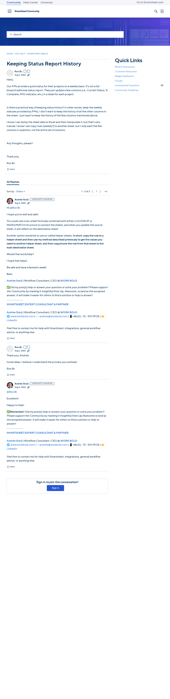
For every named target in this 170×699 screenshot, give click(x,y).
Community (14, 2)
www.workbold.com (22, 316)
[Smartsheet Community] (27, 11)
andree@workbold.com (53, 316)
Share (11, 169)
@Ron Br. (15, 208)
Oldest (19, 191)
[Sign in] (162, 11)
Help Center (30, 2)
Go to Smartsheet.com (150, 2)
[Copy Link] (28, 74)
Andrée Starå (22, 199)
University (47, 2)
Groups (119, 80)
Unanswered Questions (139, 85)
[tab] (13, 182)
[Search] (156, 11)
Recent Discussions (125, 66)
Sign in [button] (55, 488)
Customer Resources (126, 71)
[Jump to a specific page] (105, 191)
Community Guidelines (127, 90)
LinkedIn (12, 320)
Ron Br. (18, 71)
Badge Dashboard (124, 76)
